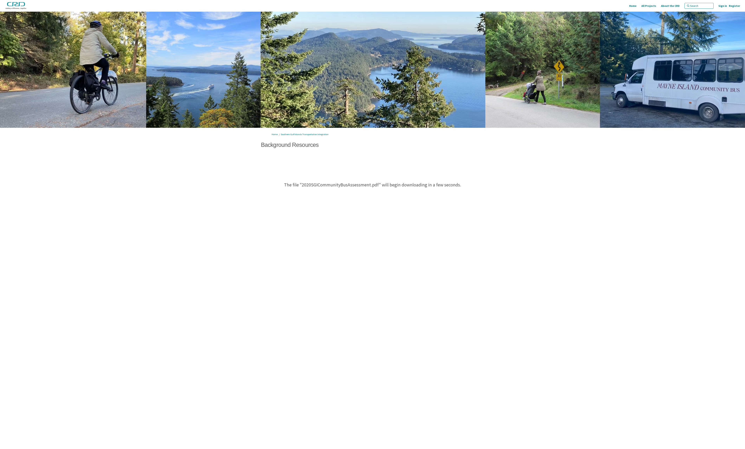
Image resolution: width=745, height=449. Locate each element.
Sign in (722, 6)
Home (275, 134)
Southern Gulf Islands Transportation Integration (304, 134)
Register (734, 6)
